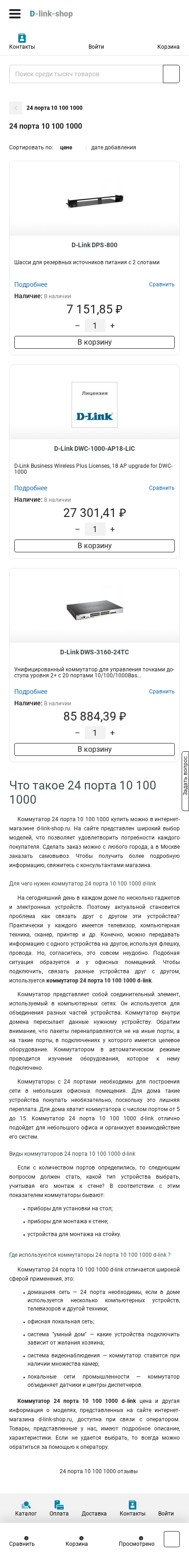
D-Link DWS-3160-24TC (94, 652)
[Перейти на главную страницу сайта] (69, 13)
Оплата (59, 1513)
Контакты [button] (22, 47)
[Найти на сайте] (171, 74)
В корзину (95, 342)
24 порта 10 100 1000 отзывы (98, 1471)
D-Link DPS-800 (94, 245)
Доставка (94, 1513)
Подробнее (30, 284)
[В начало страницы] (172, 1539)
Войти (96, 47)
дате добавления (113, 147)
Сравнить (22, 1544)
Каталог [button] (26, 1513)
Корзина (168, 47)
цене (66, 147)
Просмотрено (137, 1544)
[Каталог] (15, 13)
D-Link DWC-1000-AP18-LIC (94, 448)
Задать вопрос (185, 777)
